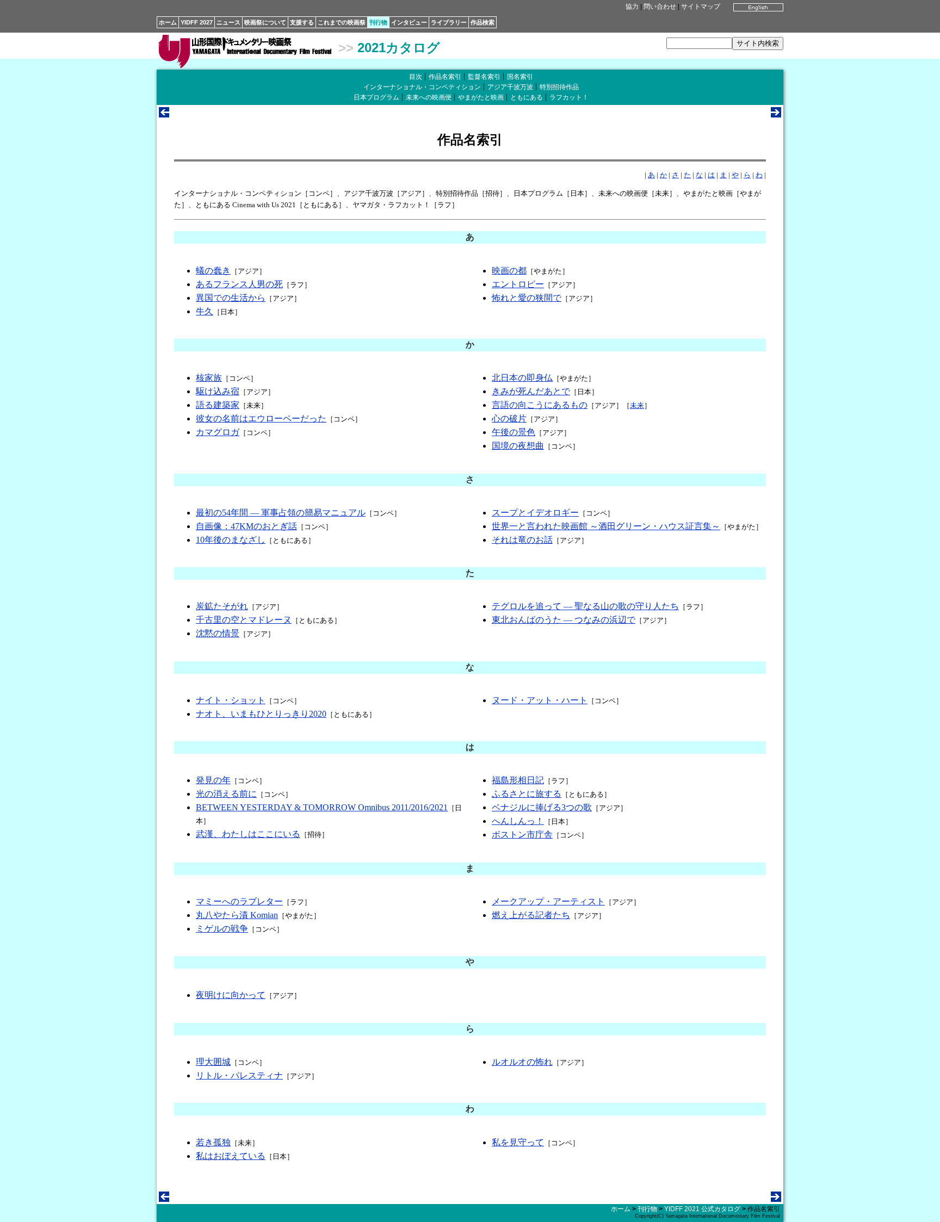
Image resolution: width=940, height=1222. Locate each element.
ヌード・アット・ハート (540, 700)
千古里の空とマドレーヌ (244, 619)
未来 (637, 405)
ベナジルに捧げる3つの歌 (542, 807)
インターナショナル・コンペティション (422, 87)
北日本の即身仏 (522, 377)
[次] (776, 114)
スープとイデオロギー (535, 512)
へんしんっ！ (518, 821)
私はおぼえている (230, 1156)
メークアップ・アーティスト (548, 901)
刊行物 (378, 22)
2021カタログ (398, 47)
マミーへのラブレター (239, 901)
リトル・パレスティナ (239, 1075)
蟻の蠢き (213, 270)
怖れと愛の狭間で (526, 297)
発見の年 (213, 780)
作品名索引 (445, 76)
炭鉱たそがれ (222, 606)
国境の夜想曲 (518, 445)
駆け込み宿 (217, 391)
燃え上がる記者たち (531, 915)
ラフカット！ (569, 97)
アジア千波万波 (510, 87)
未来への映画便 (429, 97)
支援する (302, 22)
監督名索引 (484, 76)
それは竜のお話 (522, 539)
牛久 (204, 311)
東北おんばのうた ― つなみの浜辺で (563, 619)
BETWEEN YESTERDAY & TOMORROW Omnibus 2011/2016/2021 (322, 807)
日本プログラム (376, 97)
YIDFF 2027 (197, 22)
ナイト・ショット (230, 700)
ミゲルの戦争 (222, 928)
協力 (632, 6)
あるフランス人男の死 (239, 284)
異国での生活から (230, 297)
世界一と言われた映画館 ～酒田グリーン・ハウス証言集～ (606, 526)
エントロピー (518, 284)
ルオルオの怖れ (522, 1061)
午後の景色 (513, 432)
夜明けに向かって (230, 995)
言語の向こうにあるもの (540, 405)
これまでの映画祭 (342, 22)
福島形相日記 (518, 780)
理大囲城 (213, 1061)
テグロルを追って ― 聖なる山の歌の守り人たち (585, 606)
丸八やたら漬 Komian (237, 915)
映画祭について (265, 22)
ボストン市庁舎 (522, 834)
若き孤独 (213, 1142)
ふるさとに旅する (526, 793)
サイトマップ (700, 6)
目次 (415, 76)
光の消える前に (226, 793)
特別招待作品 (559, 87)
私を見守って (518, 1142)
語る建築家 (217, 405)
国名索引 (520, 76)
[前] (164, 114)
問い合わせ (660, 6)
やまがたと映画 (481, 97)
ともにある (526, 97)
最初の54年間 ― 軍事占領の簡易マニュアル (281, 512)
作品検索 (482, 22)
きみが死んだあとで (531, 391)
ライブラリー (449, 22)
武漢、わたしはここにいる (248, 834)
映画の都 (509, 270)
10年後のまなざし (230, 539)
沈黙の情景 (217, 633)
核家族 (209, 377)
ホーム (168, 22)
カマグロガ (217, 432)
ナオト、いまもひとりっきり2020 (261, 713)
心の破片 (509, 418)
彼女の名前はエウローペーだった (261, 418)
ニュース (228, 22)
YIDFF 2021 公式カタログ (702, 1209)
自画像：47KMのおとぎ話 (246, 526)
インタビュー (409, 22)
